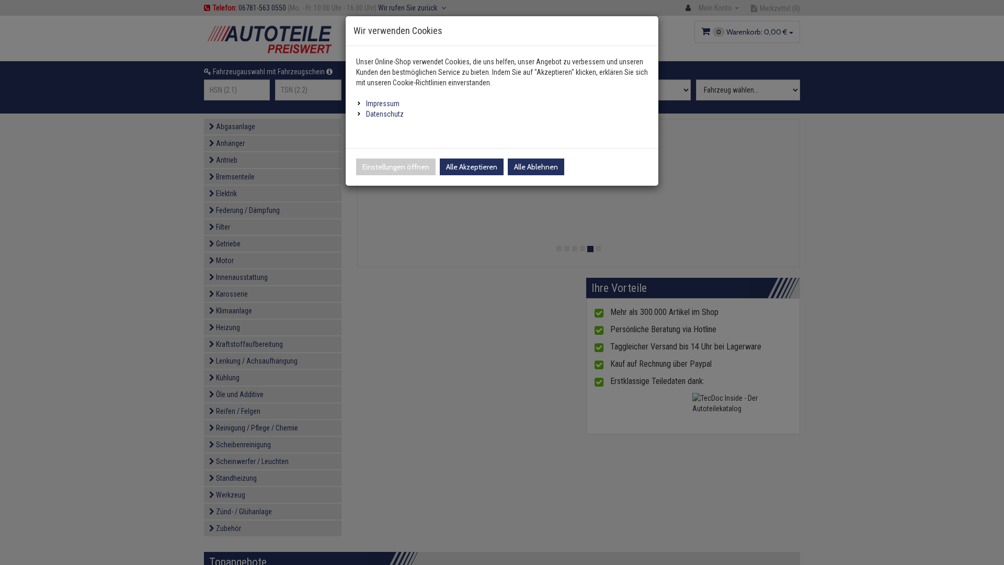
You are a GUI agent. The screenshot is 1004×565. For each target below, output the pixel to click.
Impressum (383, 103)
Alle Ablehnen (536, 167)
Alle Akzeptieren (471, 167)
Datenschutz (385, 114)
